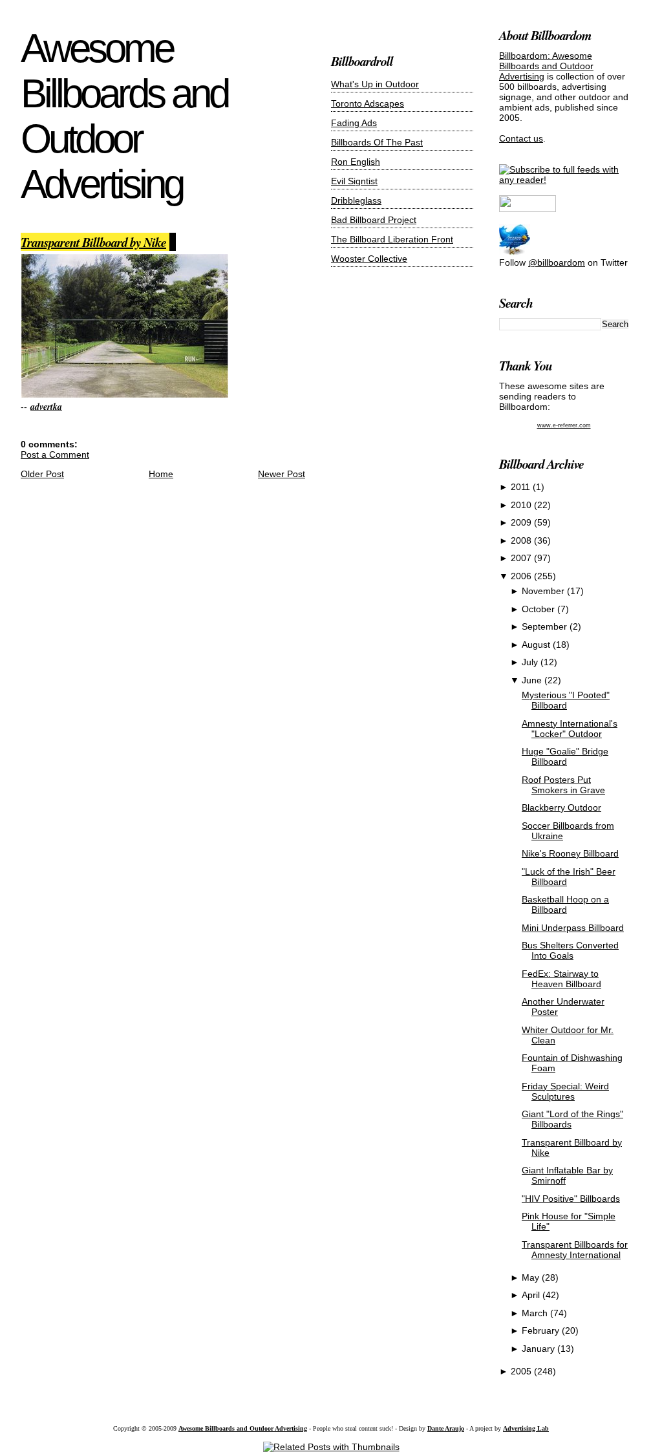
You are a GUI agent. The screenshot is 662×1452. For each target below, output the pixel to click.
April (532, 1295)
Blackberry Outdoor (561, 807)
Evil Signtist (354, 181)
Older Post (42, 474)
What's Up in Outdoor (375, 84)
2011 (522, 487)
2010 (522, 505)
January (539, 1348)
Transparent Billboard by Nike (93, 242)
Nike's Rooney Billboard (570, 853)
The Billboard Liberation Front (392, 239)
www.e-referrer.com (564, 425)
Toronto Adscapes (367, 103)
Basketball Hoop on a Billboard (565, 904)
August (537, 644)
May (532, 1277)
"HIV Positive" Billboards (571, 1198)
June (533, 680)
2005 (522, 1371)
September (546, 626)
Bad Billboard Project (373, 220)
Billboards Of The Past (377, 142)
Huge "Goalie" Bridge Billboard (565, 756)
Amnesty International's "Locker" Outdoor (569, 728)
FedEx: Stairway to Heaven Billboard (561, 978)
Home (161, 474)
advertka (46, 406)
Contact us (521, 138)
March (536, 1313)
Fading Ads (354, 123)
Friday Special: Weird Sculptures (565, 1091)
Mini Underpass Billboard (573, 928)
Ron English (355, 161)
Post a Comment (55, 454)
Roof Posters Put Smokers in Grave (563, 784)
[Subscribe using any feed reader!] (563, 180)
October (539, 609)
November (544, 591)
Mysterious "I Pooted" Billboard (566, 700)
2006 (522, 576)
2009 (522, 522)
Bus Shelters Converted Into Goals (570, 950)
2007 (522, 558)
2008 (522, 540)
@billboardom (556, 262)
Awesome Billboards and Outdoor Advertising (124, 116)
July (531, 662)
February (542, 1330)
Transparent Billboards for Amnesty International (575, 1249)
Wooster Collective (369, 258)
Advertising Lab (526, 1428)
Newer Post (281, 474)
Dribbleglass (356, 200)
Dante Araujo (445, 1428)
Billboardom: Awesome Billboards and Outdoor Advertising (546, 65)
